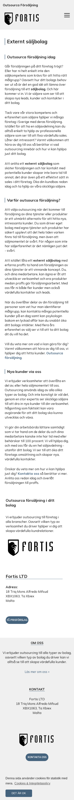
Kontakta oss (28, 474)
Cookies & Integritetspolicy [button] (32, 783)
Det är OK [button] (19, 793)
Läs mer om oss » (37, 672)
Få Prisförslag (17, 620)
